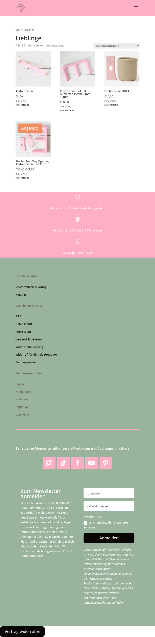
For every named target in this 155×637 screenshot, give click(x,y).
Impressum (23, 332)
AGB (18, 316)
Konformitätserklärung (31, 287)
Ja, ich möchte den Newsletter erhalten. (106, 525)
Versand (25, 104)
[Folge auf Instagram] (49, 463)
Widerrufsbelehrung (29, 347)
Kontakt (21, 295)
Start (18, 30)
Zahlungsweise (26, 362)
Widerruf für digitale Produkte (36, 354)
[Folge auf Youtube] (91, 463)
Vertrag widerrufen (22, 631)
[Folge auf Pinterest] (105, 463)
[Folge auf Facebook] (77, 463)
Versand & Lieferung (29, 339)
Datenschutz (24, 324)
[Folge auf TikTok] (63, 463)
